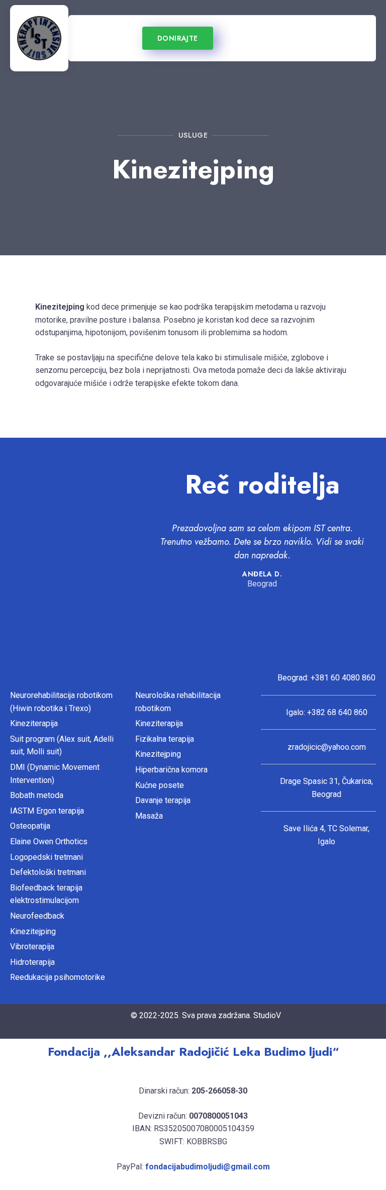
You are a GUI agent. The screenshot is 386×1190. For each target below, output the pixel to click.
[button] (97, 38)
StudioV (267, 1015)
